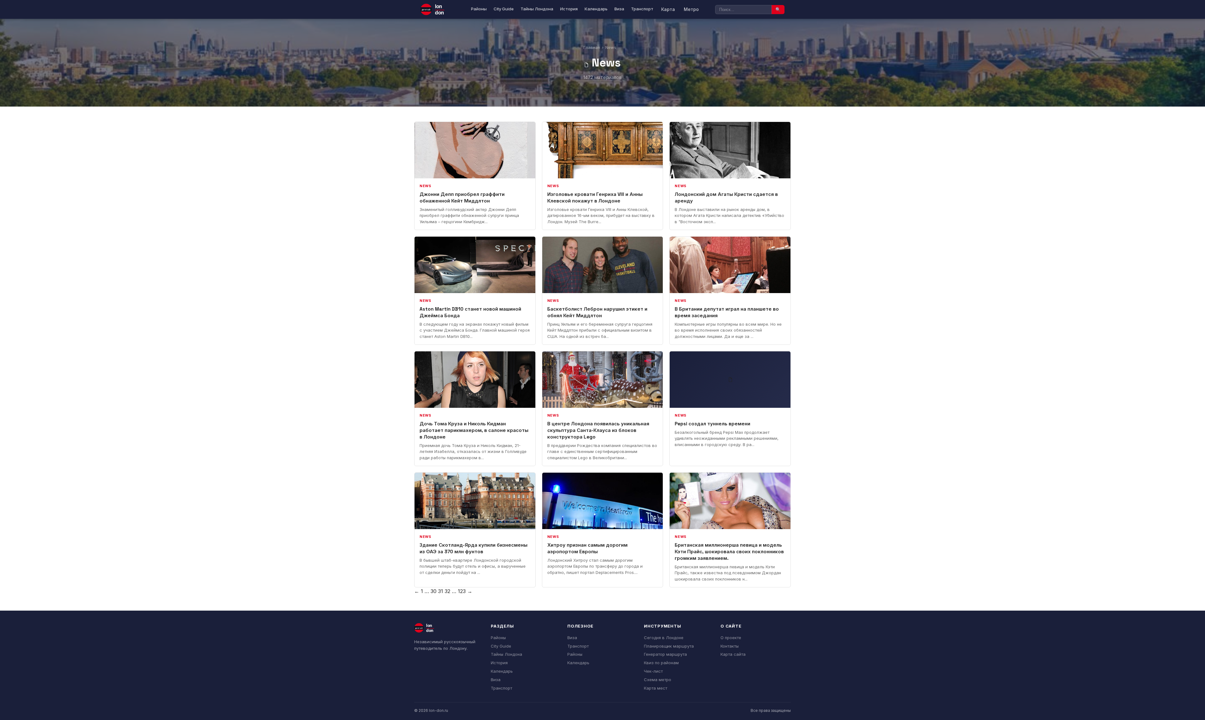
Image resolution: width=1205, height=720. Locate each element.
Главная (591, 47)
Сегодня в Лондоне (663, 637)
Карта (668, 9)
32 (447, 591)
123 (462, 591)
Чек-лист (653, 671)
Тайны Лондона (537, 8)
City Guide (504, 8)
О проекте (730, 637)
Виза (619, 8)
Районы (479, 8)
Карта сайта (733, 654)
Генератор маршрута (665, 654)
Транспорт (642, 8)
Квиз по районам (661, 662)
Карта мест (655, 688)
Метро (691, 9)
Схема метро (657, 679)
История (569, 8)
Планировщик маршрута (669, 646)
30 (433, 591)
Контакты (729, 646)
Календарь (596, 8)
